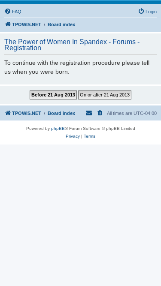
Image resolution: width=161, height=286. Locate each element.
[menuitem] (12, 11)
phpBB (58, 128)
